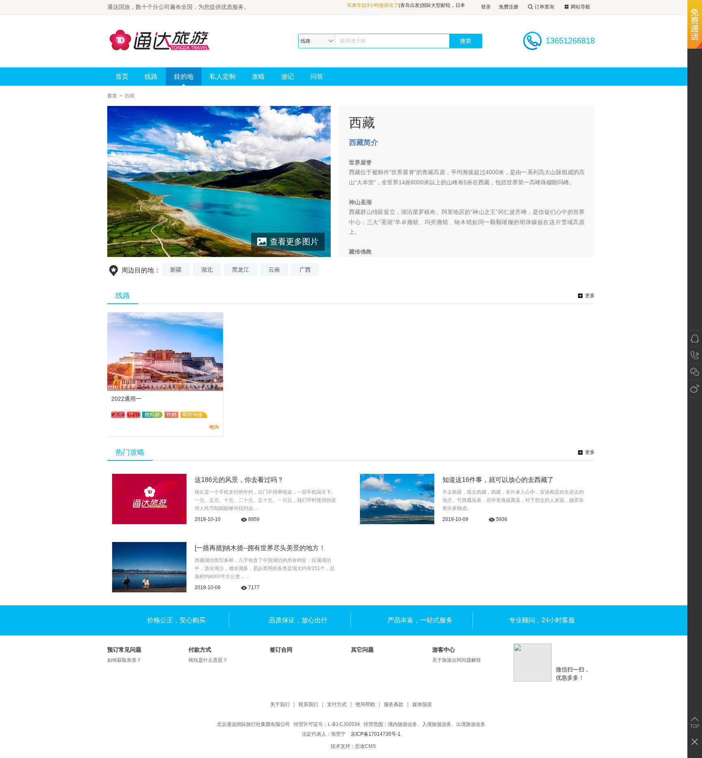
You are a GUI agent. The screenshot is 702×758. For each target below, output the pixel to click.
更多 (590, 295)
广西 (305, 269)
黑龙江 (240, 269)
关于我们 (280, 704)
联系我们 (308, 704)
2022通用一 (126, 398)
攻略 (258, 76)
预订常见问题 (124, 649)
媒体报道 (422, 704)
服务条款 (393, 704)
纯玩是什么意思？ (208, 660)
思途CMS (365, 746)
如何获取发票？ (124, 660)
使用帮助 (365, 704)
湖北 (206, 269)
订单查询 (544, 7)
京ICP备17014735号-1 (376, 734)
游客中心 (443, 649)
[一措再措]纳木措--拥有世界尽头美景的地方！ (260, 547)
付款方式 (199, 649)
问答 (316, 76)
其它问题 (362, 649)
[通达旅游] (167, 41)
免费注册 (508, 7)
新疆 (176, 269)
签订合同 (281, 649)
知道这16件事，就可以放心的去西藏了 (498, 479)
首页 (121, 76)
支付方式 (337, 704)
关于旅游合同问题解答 (456, 660)
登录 (486, 7)
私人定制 (223, 76)
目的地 (183, 76)
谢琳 (406, 7)
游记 (287, 76)
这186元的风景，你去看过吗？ (239, 479)
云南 (274, 269)
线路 (151, 76)
